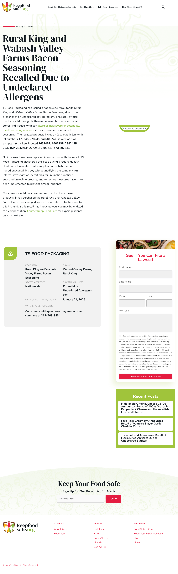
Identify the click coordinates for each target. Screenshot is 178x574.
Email (150, 296)
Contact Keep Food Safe (42, 211)
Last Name (125, 281)
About (50, 7)
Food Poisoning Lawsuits (65, 7)
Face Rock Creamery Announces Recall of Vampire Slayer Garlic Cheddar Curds (142, 423)
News (129, 7)
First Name (126, 267)
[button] (163, 7)
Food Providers (86, 7)
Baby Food (102, 7)
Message (124, 310)
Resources (113, 7)
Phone (123, 296)
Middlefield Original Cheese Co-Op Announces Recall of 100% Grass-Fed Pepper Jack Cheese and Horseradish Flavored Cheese (145, 408)
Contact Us (137, 7)
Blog (124, 7)
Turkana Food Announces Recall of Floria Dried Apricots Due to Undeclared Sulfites (143, 438)
